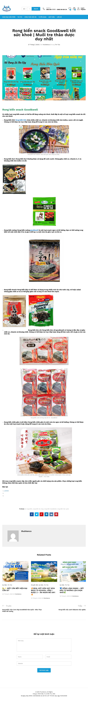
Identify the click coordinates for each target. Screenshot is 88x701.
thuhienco (46, 44)
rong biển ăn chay (38, 509)
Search (36, 8)
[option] (15, 578)
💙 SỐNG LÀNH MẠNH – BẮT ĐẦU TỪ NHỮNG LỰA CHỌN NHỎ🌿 (72, 590)
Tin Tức (57, 44)
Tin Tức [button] (19, 17)
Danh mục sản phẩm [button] (8, 17)
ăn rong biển (28, 509)
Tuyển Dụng (42, 17)
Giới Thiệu (51, 17)
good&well (34, 230)
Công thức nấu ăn (30, 17)
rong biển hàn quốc (63, 509)
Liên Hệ (59, 17)
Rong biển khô (21, 120)
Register (83, 9)
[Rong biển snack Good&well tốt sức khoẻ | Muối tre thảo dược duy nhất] (32, 514)
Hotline (48, 8)
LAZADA (6, 490)
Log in (82, 8)
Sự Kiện (4, 585)
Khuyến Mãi (34, 585)
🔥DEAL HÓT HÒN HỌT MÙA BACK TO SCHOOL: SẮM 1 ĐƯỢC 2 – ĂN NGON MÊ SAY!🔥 (43, 591)
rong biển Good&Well (50, 509)
